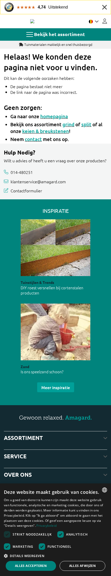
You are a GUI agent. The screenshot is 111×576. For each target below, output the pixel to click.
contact (33, 139)
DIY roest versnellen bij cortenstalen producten (52, 290)
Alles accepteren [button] (31, 566)
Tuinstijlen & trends (37, 282)
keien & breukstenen (45, 131)
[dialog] (55, 529)
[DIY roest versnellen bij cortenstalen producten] (55, 247)
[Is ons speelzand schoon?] (55, 332)
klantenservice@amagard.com (38, 181)
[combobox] (104, 490)
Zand (25, 366)
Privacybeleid (46, 525)
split (86, 124)
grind (68, 124)
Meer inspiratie (55, 387)
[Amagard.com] (32, 21)
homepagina (54, 116)
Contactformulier (26, 190)
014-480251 (22, 172)
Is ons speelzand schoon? (42, 371)
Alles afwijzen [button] (82, 566)
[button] (55, 556)
